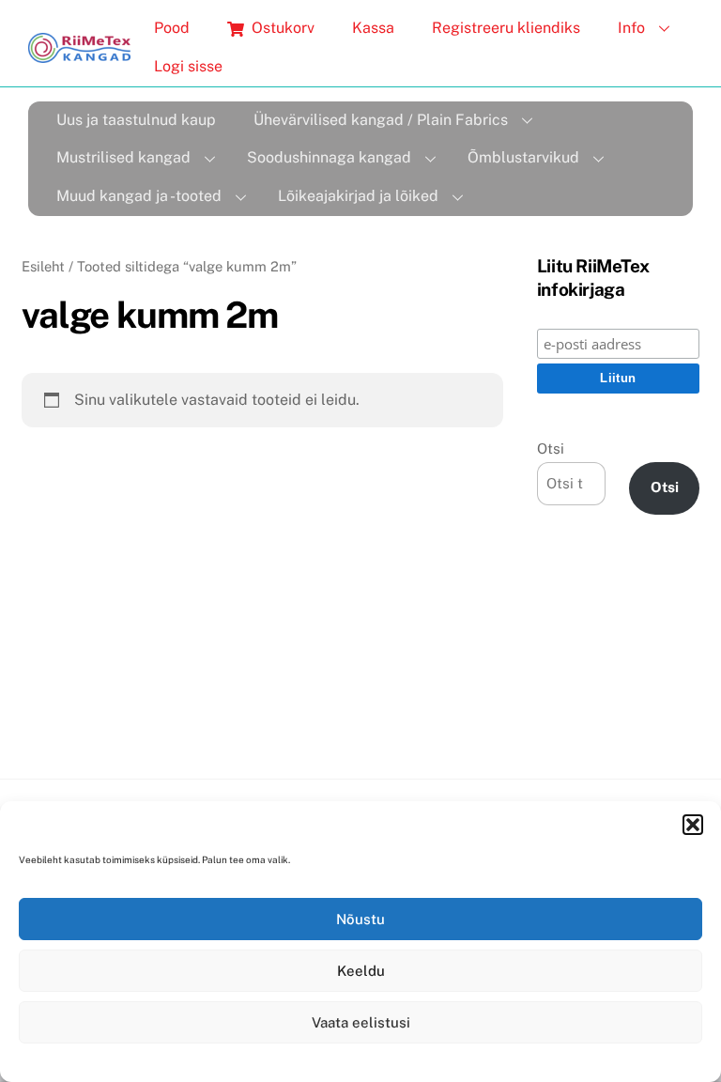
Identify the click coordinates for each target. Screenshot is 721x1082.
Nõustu (360, 919)
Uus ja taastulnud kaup (136, 120)
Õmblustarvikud (523, 157)
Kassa (373, 28)
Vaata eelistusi (361, 1022)
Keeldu (361, 971)
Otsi (550, 448)
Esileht (43, 266)
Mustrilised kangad (123, 157)
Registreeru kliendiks (506, 28)
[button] (692, 824)
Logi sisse (188, 66)
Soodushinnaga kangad (329, 157)
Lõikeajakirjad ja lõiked (358, 196)
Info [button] (631, 28)
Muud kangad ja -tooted (139, 196)
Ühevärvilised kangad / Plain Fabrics (380, 120)
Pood (172, 28)
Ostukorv (281, 28)
